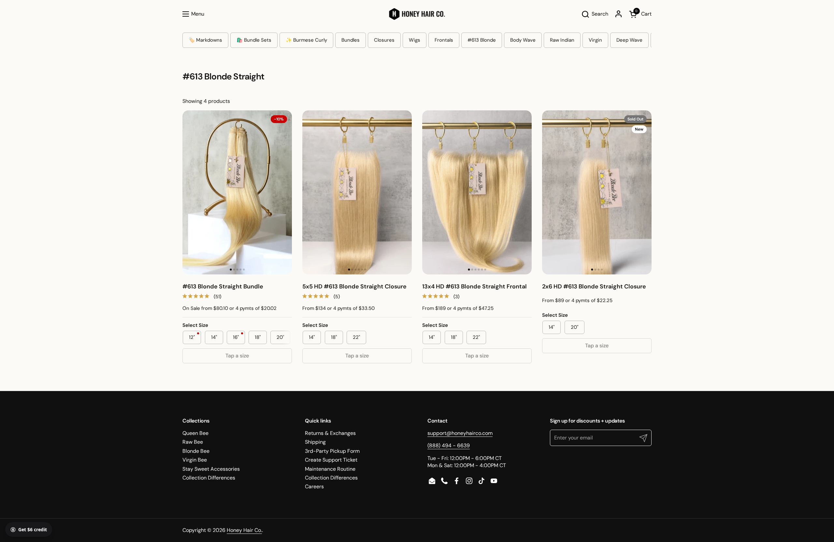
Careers (314, 486)
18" (258, 337)
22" (356, 337)
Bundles (350, 40)
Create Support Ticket (331, 459)
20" (280, 337)
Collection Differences (208, 477)
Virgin (595, 40)
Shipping (315, 441)
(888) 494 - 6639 (448, 445)
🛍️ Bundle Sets (254, 40)
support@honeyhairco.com (460, 433)
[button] (594, 14)
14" (214, 337)
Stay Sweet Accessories (211, 469)
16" (239, 337)
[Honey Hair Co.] (417, 14)
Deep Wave (629, 40)
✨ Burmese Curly (306, 40)
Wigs (414, 40)
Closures (384, 40)
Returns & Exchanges (330, 433)
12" (195, 337)
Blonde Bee (195, 451)
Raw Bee (192, 441)
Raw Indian (562, 40)
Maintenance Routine (330, 469)
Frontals (444, 40)
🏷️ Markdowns (205, 40)
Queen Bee (195, 433)
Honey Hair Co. (244, 530)
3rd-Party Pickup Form (332, 451)
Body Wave (523, 40)
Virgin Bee (194, 459)
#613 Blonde (481, 40)
